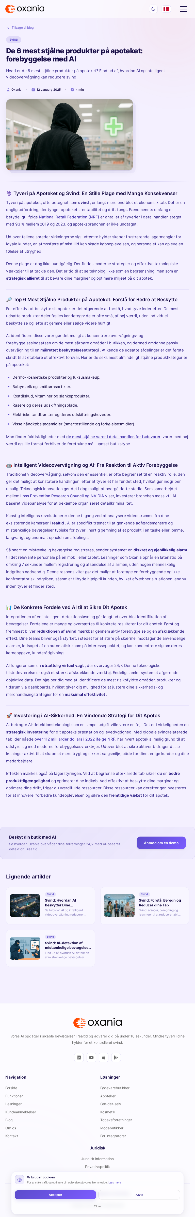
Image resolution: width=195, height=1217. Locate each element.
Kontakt (11, 1136)
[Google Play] (116, 1057)
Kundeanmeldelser (20, 1112)
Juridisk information (97, 1159)
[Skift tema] (153, 9)
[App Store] (103, 1057)
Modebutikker (111, 1128)
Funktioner (14, 1096)
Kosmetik (107, 1112)
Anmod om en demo (161, 843)
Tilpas (97, 1206)
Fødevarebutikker (114, 1088)
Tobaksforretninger (116, 1120)
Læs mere (114, 1182)
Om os (10, 1128)
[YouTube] (91, 1057)
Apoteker (108, 1096)
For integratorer (113, 1136)
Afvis (139, 1195)
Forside (11, 1088)
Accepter (55, 1195)
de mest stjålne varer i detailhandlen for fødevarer (113, 436)
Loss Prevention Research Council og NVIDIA (62, 495)
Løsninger (13, 1104)
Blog (9, 1120)
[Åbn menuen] (183, 9)
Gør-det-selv (110, 1104)
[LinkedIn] (79, 1057)
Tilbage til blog (23, 27)
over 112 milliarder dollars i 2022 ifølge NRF (75, 739)
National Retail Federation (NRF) (69, 217)
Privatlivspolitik (97, 1166)
